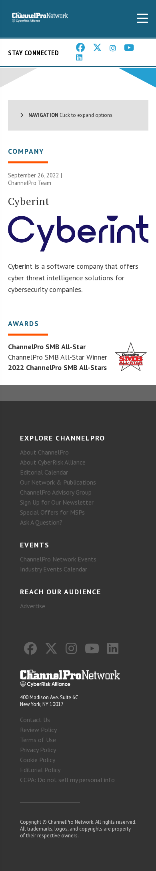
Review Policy (38, 730)
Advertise (32, 606)
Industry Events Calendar (53, 569)
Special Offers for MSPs (52, 512)
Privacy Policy (38, 750)
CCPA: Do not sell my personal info (67, 780)
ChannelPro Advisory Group (56, 492)
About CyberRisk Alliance (53, 462)
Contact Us (35, 720)
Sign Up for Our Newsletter (57, 502)
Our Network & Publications (58, 482)
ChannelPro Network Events (58, 559)
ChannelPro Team (29, 183)
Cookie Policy (37, 760)
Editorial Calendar (44, 472)
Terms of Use (38, 740)
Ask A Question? (41, 522)
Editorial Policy (40, 770)
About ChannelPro (44, 452)
